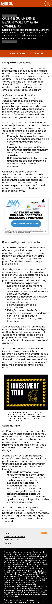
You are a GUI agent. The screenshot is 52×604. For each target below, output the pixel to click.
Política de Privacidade (14, 536)
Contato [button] (7, 543)
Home (6, 533)
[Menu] (47, 3)
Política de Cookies (13, 539)
